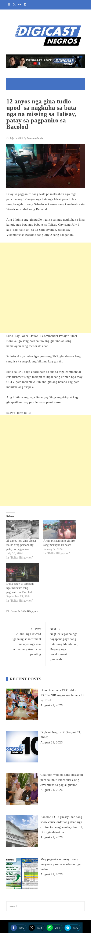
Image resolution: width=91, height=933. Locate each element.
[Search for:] (45, 906)
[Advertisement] (45, 288)
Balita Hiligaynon (29, 611)
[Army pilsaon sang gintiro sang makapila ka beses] (59, 529)
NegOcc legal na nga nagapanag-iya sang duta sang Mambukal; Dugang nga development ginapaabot (64, 644)
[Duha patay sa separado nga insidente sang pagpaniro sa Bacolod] (22, 572)
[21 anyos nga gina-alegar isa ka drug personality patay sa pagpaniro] (22, 529)
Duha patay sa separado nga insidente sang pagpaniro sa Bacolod (20, 588)
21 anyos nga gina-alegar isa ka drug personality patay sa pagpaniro (21, 545)
